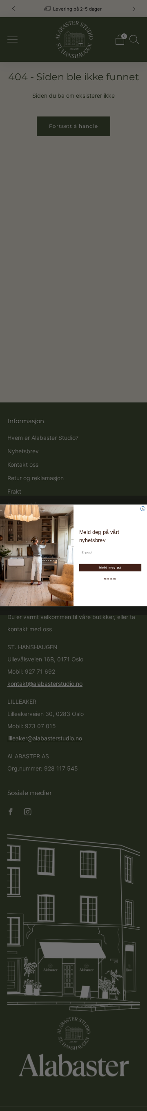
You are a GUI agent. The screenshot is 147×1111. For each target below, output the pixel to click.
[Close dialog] (142, 509)
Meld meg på (110, 567)
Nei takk (110, 579)
